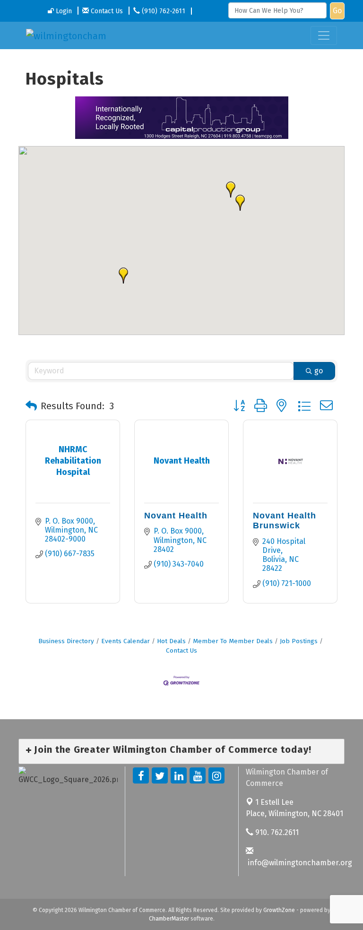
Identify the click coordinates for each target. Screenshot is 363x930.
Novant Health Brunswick (284, 521)
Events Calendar (125, 641)
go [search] (318, 370)
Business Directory (66, 641)
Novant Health (175, 515)
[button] (240, 203)
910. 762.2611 (276, 832)
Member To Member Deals (233, 641)
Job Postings (299, 641)
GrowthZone (279, 910)
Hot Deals (171, 641)
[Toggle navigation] (324, 35)
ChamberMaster (169, 918)
